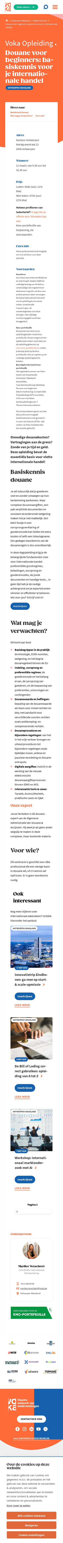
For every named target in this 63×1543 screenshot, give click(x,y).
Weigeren (31, 1525)
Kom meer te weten (18, 1505)
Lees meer (22, 1005)
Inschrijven (20, 606)
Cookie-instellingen (31, 1535)
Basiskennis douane (19, 112)
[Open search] (46, 7)
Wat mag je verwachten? (21, 115)
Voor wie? (40, 115)
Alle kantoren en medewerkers (31, 1438)
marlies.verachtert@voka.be (33, 1288)
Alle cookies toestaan (32, 1515)
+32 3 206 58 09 (27, 1283)
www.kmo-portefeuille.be (27, 348)
